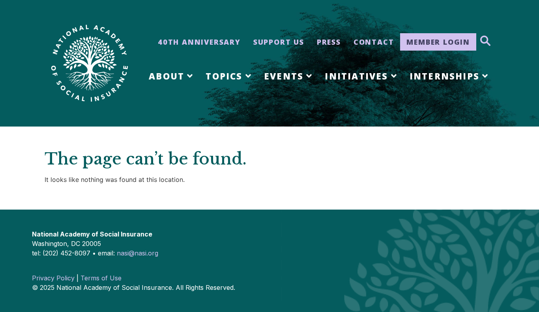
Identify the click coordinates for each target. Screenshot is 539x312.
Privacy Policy (53, 278)
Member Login (438, 42)
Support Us (278, 42)
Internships (444, 76)
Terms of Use (101, 278)
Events (283, 76)
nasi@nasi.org (137, 253)
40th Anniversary (199, 42)
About (166, 76)
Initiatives (356, 76)
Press (329, 42)
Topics (224, 76)
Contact (374, 42)
